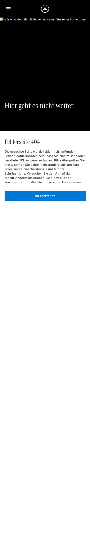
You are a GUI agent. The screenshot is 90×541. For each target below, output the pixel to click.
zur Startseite (45, 196)
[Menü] (8, 9)
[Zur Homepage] (45, 9)
